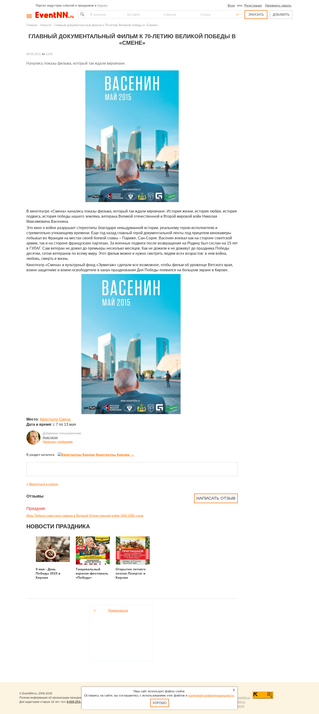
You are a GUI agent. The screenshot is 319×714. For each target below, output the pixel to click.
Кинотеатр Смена (55, 419)
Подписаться (118, 610)
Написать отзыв (215, 498)
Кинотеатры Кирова (115, 454)
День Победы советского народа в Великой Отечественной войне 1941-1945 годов (84, 515)
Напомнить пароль (278, 5)
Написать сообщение (58, 441)
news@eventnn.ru (238, 697)
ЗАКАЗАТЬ (256, 14)
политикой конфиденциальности (211, 695)
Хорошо (159, 703)
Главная (31, 25)
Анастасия (50, 437)
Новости (45, 25)
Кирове (102, 5)
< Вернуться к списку (42, 484)
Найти (81, 14)
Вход (231, 5)
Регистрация (253, 5)
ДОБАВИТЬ (281, 14)
